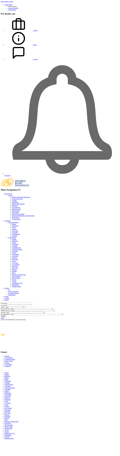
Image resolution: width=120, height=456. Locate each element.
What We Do (8, 194)
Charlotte (14, 246)
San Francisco (16, 276)
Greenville (15, 256)
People (6, 296)
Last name (4, 305)
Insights (6, 288)
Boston (14, 242)
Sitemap (6, 356)
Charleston (15, 244)
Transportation (16, 219)
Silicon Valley (16, 278)
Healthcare (15, 202)
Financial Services (17, 199)
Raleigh (14, 271)
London (14, 229)
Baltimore (15, 241)
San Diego (7, 423)
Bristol (14, 224)
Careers (6, 298)
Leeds (14, 227)
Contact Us (7, 366)
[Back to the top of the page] (15, 454)
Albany (6, 373)
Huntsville (15, 259)
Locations (7, 221)
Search (6, 300)
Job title (3, 312)
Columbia (15, 251)
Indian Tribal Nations (18, 204)
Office (2, 307)
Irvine (13, 261)
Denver (14, 253)
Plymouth (15, 232)
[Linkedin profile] (2, 369)
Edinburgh (15, 226)
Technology (15, 217)
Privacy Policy (8, 361)
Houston (14, 258)
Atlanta (14, 239)
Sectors (10, 195)
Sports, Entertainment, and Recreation (23, 215)
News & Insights (13, 291)
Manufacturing (16, 209)
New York (15, 268)
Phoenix (14, 269)
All (9, 290)
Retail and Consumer (18, 214)
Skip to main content (7, 1)
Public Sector (16, 210)
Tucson (14, 280)
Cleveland (7, 386)
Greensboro (15, 254)
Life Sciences (16, 207)
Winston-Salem (16, 286)
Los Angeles (15, 264)
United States (8, 5)
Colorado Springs (17, 249)
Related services (5, 310)
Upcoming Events (13, 293)
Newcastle (15, 231)
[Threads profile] (3, 369)
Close (2, 318)
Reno (13, 273)
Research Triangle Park (19, 274)
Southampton (16, 234)
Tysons (14, 281)
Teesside (14, 236)
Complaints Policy (9, 359)
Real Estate (15, 212)
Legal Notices (8, 358)
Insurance (15, 205)
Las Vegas (15, 263)
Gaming (14, 200)
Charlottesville (16, 248)
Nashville (15, 266)
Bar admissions (5, 314)
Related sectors (5, 309)
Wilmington (15, 285)
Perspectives (12, 295)
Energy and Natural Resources (21, 197)
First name (4, 303)
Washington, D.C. (17, 283)
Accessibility (8, 364)
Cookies (6, 363)
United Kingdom (13, 8)
